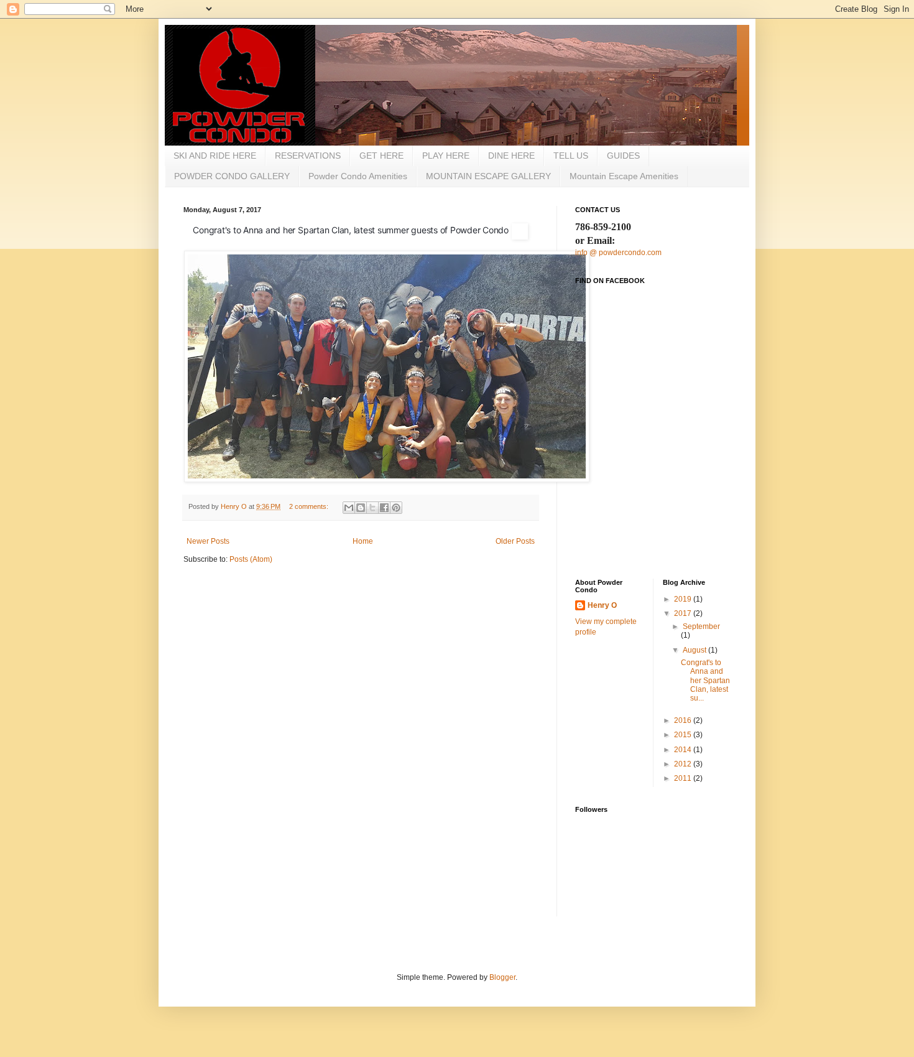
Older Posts (515, 541)
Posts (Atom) (250, 559)
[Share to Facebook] (384, 507)
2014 (683, 749)
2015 (683, 734)
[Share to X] (372, 507)
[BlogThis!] (360, 507)
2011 (683, 778)
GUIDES (623, 156)
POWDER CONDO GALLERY (232, 176)
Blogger (502, 977)
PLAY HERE (445, 156)
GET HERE (381, 156)
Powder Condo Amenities (357, 176)
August (695, 650)
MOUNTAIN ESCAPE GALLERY (488, 176)
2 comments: (309, 506)
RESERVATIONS (308, 156)
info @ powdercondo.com (618, 252)
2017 (683, 613)
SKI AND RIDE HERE (214, 156)
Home (363, 541)
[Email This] (349, 507)
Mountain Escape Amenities (624, 176)
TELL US (570, 156)
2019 (683, 599)
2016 (683, 720)
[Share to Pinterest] (396, 507)
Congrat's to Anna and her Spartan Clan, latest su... (705, 680)
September (701, 626)
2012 (683, 764)
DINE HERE (511, 156)
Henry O (602, 605)
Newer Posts (208, 541)
